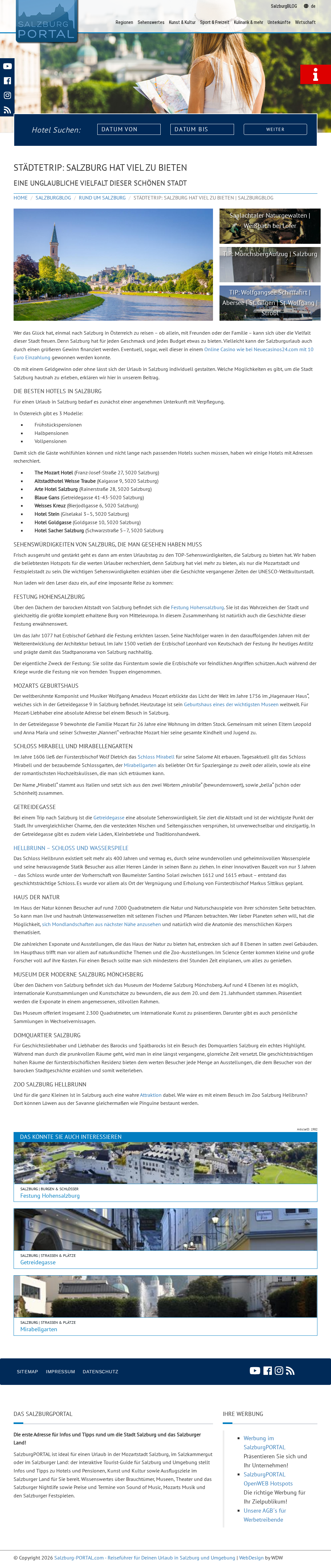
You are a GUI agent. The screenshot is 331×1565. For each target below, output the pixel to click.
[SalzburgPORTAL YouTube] (7, 65)
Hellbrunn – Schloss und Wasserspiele (71, 848)
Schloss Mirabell (156, 756)
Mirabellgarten (140, 765)
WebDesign (251, 1557)
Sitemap (27, 1371)
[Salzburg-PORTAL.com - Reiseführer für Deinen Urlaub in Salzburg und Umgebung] (46, 21)
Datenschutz (101, 1371)
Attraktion (151, 1095)
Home (21, 197)
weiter (275, 129)
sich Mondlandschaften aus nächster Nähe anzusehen (101, 924)
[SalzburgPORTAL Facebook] (7, 80)
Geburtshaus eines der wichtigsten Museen (231, 704)
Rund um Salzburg (102, 197)
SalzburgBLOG (53, 197)
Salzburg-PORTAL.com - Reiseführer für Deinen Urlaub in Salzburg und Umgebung (144, 1557)
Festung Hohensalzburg (197, 607)
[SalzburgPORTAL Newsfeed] (7, 109)
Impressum (60, 1371)
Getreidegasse (108, 817)
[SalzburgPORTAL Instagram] (7, 94)
